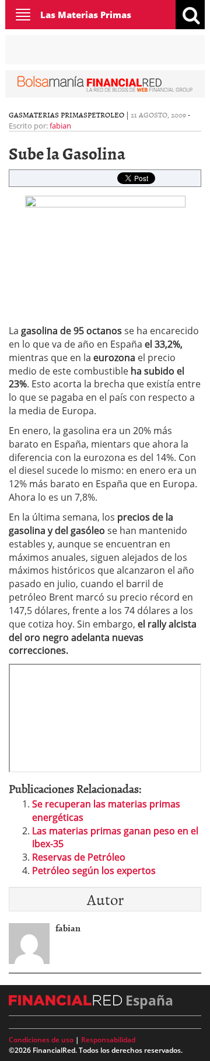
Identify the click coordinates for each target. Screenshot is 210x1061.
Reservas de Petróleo (78, 857)
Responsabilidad (108, 1040)
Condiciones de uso (41, 1040)
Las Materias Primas (85, 14)
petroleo (106, 114)
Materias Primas (55, 114)
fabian (60, 125)
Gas (16, 114)
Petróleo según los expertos (94, 870)
